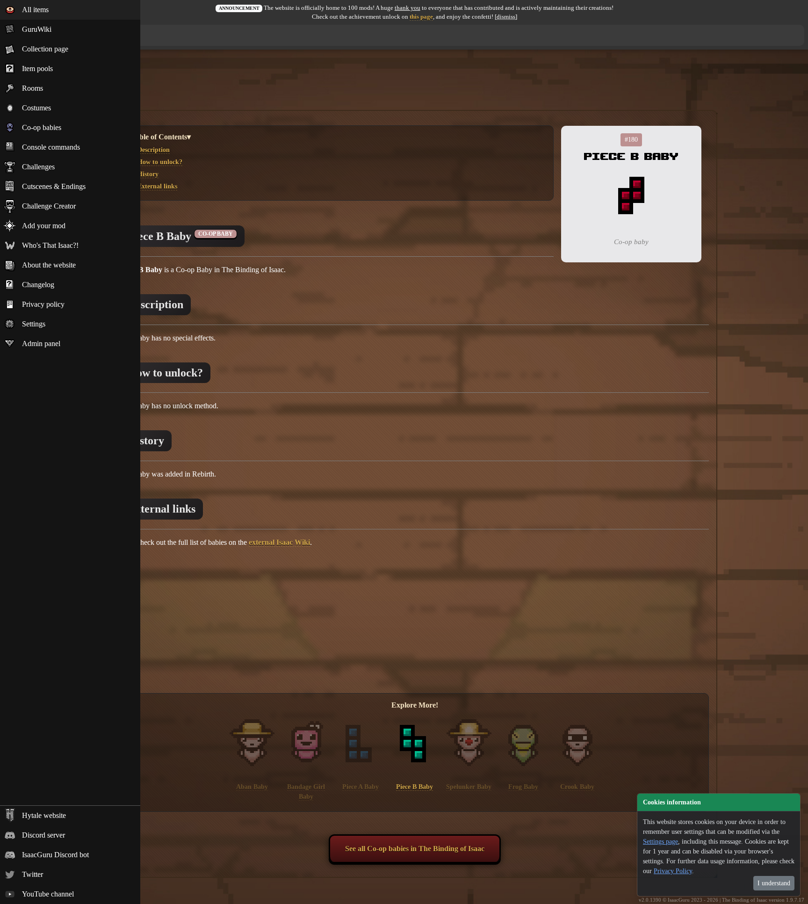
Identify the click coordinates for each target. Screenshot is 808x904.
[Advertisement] (415, 86)
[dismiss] (506, 17)
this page (421, 17)
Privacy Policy (673, 871)
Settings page (660, 841)
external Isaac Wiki (279, 542)
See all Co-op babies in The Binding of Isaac (414, 849)
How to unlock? (159, 162)
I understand (774, 883)
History (148, 174)
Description (153, 149)
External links (157, 186)
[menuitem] (70, 10)
